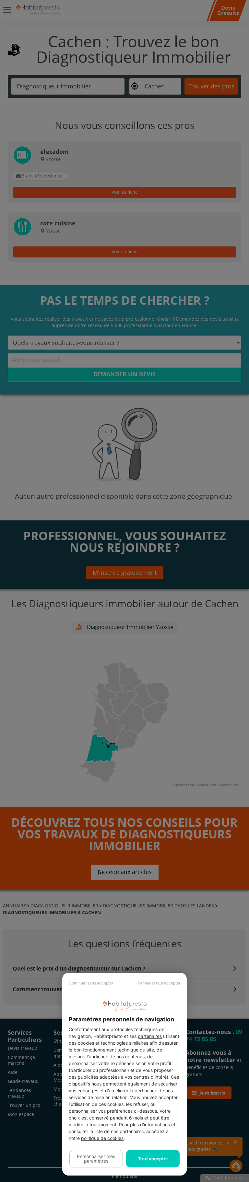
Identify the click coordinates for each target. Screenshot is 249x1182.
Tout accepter (153, 1158)
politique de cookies (102, 1138)
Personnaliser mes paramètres (96, 1159)
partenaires (150, 1036)
